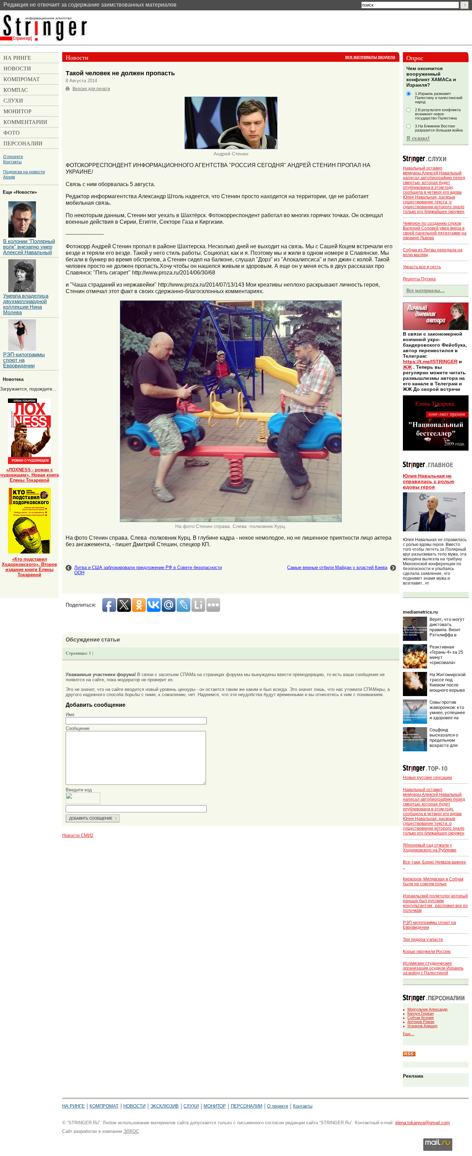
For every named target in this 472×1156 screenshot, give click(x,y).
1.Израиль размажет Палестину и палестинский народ (438, 97)
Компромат (104, 1106)
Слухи (191, 1106)
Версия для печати (91, 88)
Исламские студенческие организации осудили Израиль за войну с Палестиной (433, 968)
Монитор (215, 1106)
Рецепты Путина (419, 279)
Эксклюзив (164, 1106)
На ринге (73, 1106)
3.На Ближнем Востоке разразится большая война (439, 128)
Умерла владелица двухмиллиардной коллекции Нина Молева (25, 304)
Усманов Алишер (422, 1026)
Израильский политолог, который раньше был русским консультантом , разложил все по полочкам (435, 903)
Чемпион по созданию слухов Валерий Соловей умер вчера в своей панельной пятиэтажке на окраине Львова (434, 230)
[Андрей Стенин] (231, 147)
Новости (134, 1106)
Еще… (408, 1034)
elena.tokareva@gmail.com (422, 1122)
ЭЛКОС (131, 1131)
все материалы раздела (370, 57)
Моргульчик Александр (427, 1009)
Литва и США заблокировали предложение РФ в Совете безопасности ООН (148, 570)
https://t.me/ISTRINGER (430, 361)
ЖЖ (407, 367)
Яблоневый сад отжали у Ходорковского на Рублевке (429, 847)
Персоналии (246, 1106)
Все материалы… (425, 290)
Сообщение (77, 728)
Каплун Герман (420, 1013)
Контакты (12, 162)
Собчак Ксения (420, 1017)
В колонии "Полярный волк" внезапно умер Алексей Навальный (29, 247)
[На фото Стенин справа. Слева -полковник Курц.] (231, 520)
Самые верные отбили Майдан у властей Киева (337, 567)
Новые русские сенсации (427, 777)
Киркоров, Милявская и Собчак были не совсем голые (433, 881)
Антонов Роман (420, 1022)
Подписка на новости (24, 172)
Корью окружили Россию (427, 951)
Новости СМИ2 (77, 835)
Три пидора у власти (423, 939)
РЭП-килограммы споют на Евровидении (24, 360)
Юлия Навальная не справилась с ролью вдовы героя (428, 481)
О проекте (13, 156)
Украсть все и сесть (422, 266)
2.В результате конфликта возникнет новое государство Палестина (438, 114)
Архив (9, 177)
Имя (70, 714)
